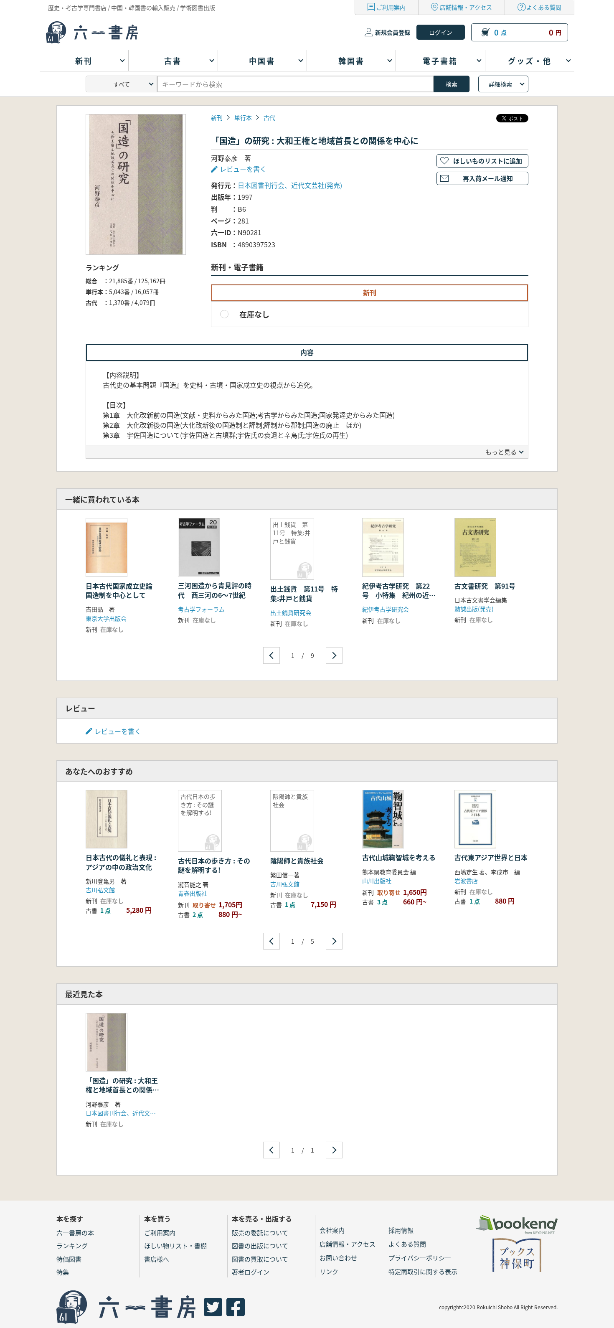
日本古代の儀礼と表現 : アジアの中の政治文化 (121, 861)
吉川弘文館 (100, 890)
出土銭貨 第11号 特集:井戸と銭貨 (304, 593)
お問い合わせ (338, 1257)
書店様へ (156, 1258)
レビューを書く (117, 731)
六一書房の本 (75, 1232)
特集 (62, 1271)
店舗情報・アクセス (466, 7)
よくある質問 (543, 7)
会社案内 (332, 1230)
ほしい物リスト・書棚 (175, 1245)
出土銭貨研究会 (290, 612)
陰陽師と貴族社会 (297, 861)
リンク (329, 1271)
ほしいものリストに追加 (487, 160)
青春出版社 (192, 893)
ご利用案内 (391, 7)
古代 (269, 117)
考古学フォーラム (201, 609)
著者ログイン (250, 1271)
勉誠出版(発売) (474, 608)
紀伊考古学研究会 (385, 609)
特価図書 (68, 1258)
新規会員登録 (392, 32)
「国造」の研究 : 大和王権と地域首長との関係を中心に (122, 1089)
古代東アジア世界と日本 (491, 857)
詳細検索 (500, 84)
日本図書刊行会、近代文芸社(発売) (290, 185)
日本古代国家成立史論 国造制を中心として (122, 590)
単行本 (243, 117)
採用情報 (401, 1230)
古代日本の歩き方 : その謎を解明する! (214, 865)
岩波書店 (466, 880)
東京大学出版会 (106, 618)
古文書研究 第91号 (484, 586)
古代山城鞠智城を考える (399, 857)
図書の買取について (260, 1258)
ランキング (72, 1245)
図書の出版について (260, 1245)
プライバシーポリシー (419, 1257)
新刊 (217, 117)
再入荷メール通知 (488, 178)
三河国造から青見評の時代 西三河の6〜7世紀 (214, 589)
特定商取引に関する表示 (422, 1271)
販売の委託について (260, 1232)
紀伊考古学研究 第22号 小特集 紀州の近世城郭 (399, 595)
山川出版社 (376, 880)
